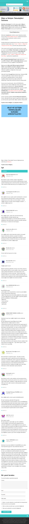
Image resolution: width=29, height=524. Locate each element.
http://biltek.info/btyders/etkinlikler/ (15, 90)
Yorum (2, 480)
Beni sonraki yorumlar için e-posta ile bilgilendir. (13, 506)
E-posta (3, 494)
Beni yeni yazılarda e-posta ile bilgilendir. (12, 508)
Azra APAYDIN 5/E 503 (11, 285)
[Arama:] (14, 4)
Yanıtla (4, 187)
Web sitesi (3, 498)
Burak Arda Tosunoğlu (11, 351)
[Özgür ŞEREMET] (14, 12)
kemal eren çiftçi (10, 229)
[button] (27, 1)
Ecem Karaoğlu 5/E (10, 174)
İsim (2, 490)
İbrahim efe (8, 248)
